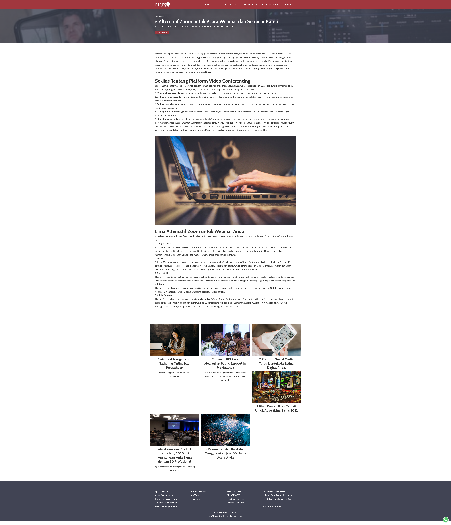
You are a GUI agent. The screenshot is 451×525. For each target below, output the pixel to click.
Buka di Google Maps (272, 506)
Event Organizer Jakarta (166, 499)
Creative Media (228, 4)
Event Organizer (248, 4)
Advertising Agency (164, 495)
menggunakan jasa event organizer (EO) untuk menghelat (213, 122)
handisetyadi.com (234, 516)
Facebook (195, 499)
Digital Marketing (270, 4)
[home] (163, 4)
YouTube (195, 495)
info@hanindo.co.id (235, 499)
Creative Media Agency (166, 502)
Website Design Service (166, 506)
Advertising (211, 4)
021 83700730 (233, 495)
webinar (206, 72)
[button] (289, 4)
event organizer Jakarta (280, 126)
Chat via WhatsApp (235, 502)
